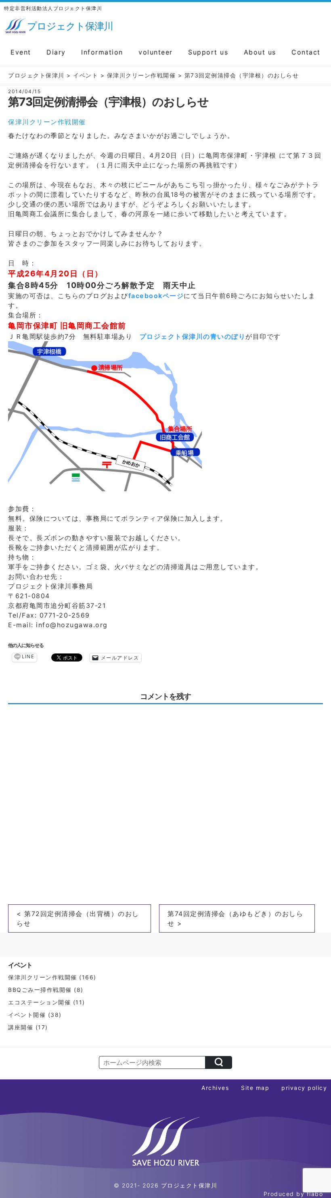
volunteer (155, 52)
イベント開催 (27, 1014)
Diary (56, 52)
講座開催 (20, 1027)
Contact (306, 52)
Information (102, 52)
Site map (255, 1087)
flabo (315, 1193)
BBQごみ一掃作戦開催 (40, 989)
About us (260, 52)
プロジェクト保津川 (189, 1185)
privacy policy (304, 1087)
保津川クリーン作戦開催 (47, 122)
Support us (208, 52)
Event (20, 52)
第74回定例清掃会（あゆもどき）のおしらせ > (235, 918)
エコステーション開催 (39, 1002)
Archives (215, 1087)
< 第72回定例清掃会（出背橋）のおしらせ (78, 918)
